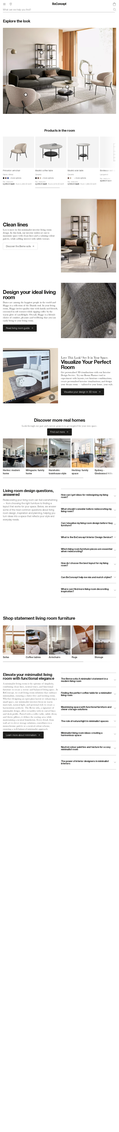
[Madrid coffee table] (50, 152)
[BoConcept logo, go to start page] (59, 4)
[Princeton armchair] (18, 152)
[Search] (114, 9)
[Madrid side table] (83, 152)
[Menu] (4, 4)
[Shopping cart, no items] (114, 4)
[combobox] (59, 10)
